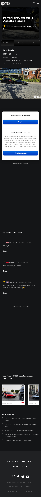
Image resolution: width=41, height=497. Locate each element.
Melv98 (14, 57)
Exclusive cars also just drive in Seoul (18, 440)
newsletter (20, 466)
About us (12, 461)
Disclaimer (26, 491)
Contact (26, 461)
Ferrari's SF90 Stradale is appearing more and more (21, 425)
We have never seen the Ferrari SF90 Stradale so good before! (22, 435)
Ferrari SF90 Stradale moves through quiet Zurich (20, 419)
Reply (5, 251)
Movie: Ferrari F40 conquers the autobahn (20, 430)
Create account (20, 153)
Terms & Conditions (19, 486)
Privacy (12, 491)
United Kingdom (27, 60)
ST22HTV (13, 243)
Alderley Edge (16, 60)
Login (20, 122)
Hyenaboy (13, 282)
